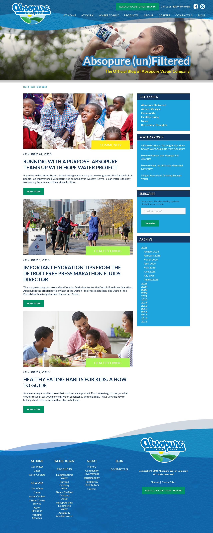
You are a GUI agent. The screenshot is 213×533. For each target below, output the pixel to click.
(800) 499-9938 (181, 6)
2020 (144, 299)
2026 (144, 247)
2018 (144, 305)
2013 (144, 321)
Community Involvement (92, 472)
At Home (69, 15)
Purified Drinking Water (64, 485)
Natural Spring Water (64, 476)
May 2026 (149, 267)
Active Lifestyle (151, 108)
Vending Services (37, 516)
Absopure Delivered (153, 104)
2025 (144, 283)
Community (148, 112)
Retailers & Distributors (92, 483)
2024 (144, 286)
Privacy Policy (168, 482)
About (148, 15)
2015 (33, 87)
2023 (144, 289)
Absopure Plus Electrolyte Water (64, 505)
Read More (33, 191)
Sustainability (92, 477)
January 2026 (151, 251)
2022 (144, 292)
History (91, 466)
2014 (144, 318)
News (144, 120)
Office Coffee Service (37, 502)
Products (131, 15)
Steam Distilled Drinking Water (64, 495)
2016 (144, 311)
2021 (144, 296)
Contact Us (184, 15)
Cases (37, 470)
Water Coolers (37, 474)
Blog (201, 15)
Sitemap (155, 482)
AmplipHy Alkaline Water (64, 514)
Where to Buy (109, 15)
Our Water (37, 466)
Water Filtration (37, 509)
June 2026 (149, 271)
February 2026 (152, 255)
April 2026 (150, 263)
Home (26, 87)
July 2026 (149, 275)
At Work (87, 15)
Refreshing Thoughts (154, 124)
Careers (164, 15)
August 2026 (151, 279)
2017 (144, 308)
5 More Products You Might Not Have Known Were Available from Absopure (163, 147)
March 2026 (151, 259)
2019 (144, 302)
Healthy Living (150, 116)
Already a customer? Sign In (137, 6)
